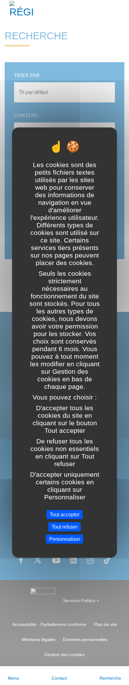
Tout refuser (65, 526)
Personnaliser (64, 539)
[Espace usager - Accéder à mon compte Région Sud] (120, 11)
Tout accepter (65, 514)
